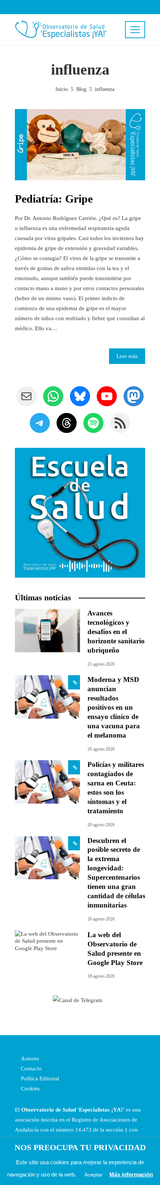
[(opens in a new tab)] (47, 696)
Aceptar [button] (93, 1175)
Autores (29, 1058)
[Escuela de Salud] (80, 513)
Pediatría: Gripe (54, 199)
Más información (131, 1174)
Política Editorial (39, 1078)
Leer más (127, 356)
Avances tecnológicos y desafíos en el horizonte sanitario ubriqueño (116, 631)
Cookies (29, 1089)
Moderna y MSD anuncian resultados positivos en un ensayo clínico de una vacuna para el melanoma (113, 707)
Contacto (30, 1068)
